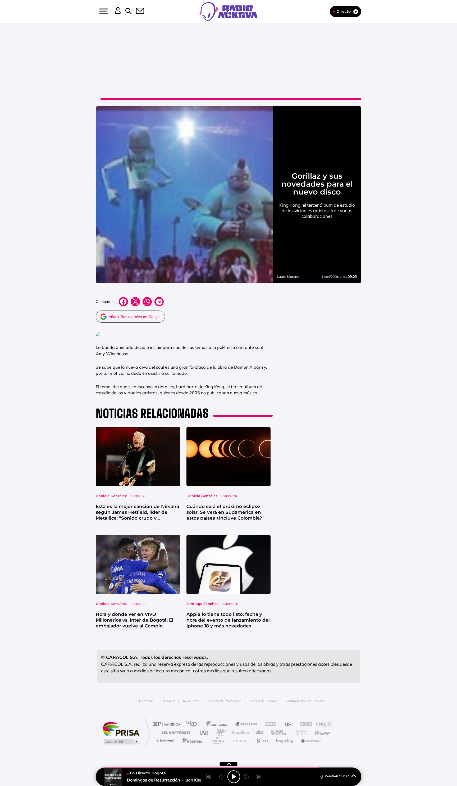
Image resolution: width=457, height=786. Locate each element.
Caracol (322, 724)
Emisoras (168, 701)
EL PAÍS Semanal (279, 732)
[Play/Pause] (233, 776)
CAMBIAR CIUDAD (337, 776)
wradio (219, 732)
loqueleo (285, 740)
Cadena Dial (260, 732)
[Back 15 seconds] (221, 776)
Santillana (218, 724)
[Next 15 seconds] (246, 776)
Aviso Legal (191, 701)
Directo (343, 11)
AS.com (285, 724)
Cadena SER (269, 724)
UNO (204, 732)
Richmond (164, 740)
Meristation (310, 740)
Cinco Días (240, 732)
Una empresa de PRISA (121, 728)
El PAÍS (168, 724)
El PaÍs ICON (239, 740)
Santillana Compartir (246, 724)
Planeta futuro (298, 732)
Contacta (146, 701)
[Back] (208, 776)
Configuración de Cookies (304, 701)
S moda (262, 740)
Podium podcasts (216, 740)
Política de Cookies (263, 701)
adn (303, 724)
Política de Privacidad (224, 701)
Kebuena (318, 732)
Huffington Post (175, 732)
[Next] (259, 776)
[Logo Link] (228, 11)
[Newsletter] (137, 11)
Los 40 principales (193, 724)
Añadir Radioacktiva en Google (135, 317)
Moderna (191, 740)
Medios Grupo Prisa (121, 741)
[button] (103, 11)
